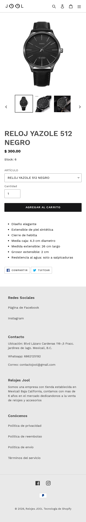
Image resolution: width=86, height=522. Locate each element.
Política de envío (21, 447)
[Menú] (79, 6)
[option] (24, 104)
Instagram (16, 318)
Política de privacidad (24, 426)
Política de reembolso (25, 436)
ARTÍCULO (11, 170)
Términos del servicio (24, 458)
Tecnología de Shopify (57, 508)
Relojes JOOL (34, 508)
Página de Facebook (23, 307)
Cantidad (10, 186)
